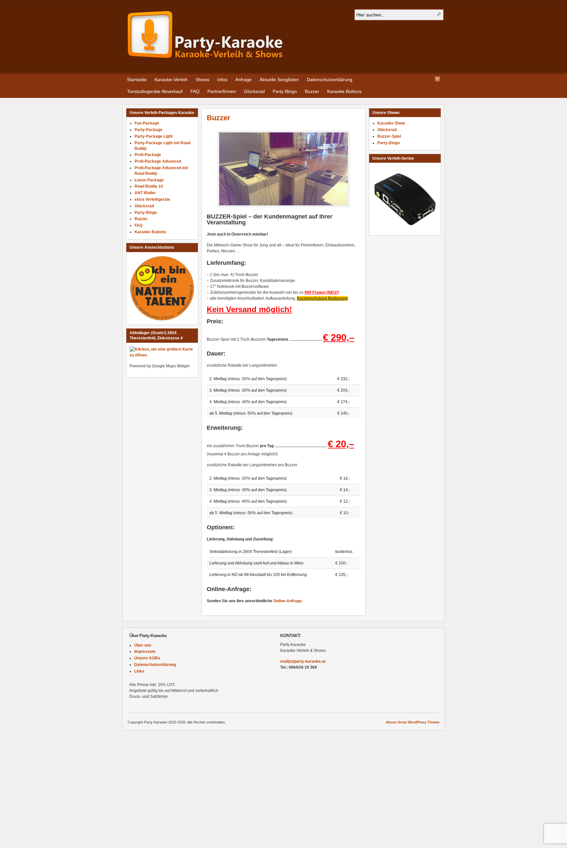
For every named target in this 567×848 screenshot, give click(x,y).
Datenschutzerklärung (329, 79)
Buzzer (312, 91)
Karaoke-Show (391, 123)
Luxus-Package (149, 180)
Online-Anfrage (287, 601)
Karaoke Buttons (344, 91)
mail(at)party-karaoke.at (303, 661)
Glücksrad (254, 91)
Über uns (142, 645)
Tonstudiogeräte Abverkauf (154, 91)
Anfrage (243, 79)
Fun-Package (147, 123)
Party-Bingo (285, 91)
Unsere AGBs (147, 658)
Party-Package (148, 129)
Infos (222, 79)
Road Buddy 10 (149, 186)
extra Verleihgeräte (152, 199)
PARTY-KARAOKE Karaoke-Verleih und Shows (205, 34)
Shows (202, 79)
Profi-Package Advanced (158, 161)
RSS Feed (437, 79)
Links (139, 671)
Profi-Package (148, 154)
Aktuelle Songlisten (279, 79)
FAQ (195, 91)
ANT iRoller (145, 193)
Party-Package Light (154, 136)
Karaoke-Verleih (171, 79)
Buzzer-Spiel (389, 136)
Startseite (137, 79)
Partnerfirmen (221, 91)
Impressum (145, 651)
